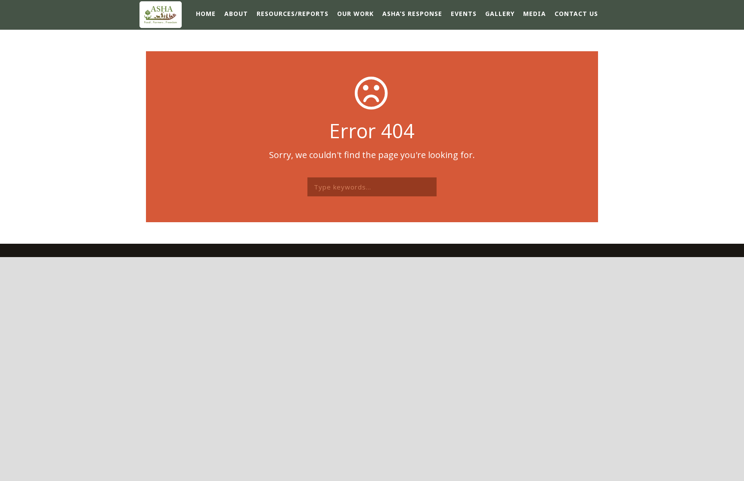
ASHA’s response (412, 13)
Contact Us (576, 13)
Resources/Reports (293, 13)
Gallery (500, 13)
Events (464, 13)
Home (206, 13)
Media (534, 13)
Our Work (355, 13)
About (236, 13)
